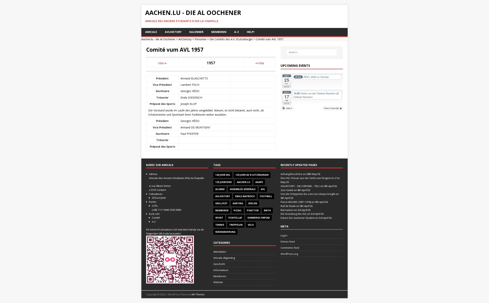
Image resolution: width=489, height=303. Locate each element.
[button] (287, 108)
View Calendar (332, 108)
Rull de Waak (288, 206)
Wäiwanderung (225, 232)
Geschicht (219, 264)
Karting (238, 203)
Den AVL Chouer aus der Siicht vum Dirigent (306, 178)
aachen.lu (243, 182)
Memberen (218, 32)
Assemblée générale (243, 189)
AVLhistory (173, 32)
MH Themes (198, 294)
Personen (200, 39)
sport (219, 217)
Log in (284, 235)
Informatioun (220, 270)
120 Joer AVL (222, 174)
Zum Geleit (287, 190)
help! (250, 32)
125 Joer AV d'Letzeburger (252, 174)
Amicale (151, 32)
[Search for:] (312, 52)
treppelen (236, 224)
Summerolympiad (258, 217)
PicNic (238, 210)
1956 (161, 63)
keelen (252, 203)
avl (263, 189)
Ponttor (253, 210)
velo (251, 224)
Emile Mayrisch (245, 196)
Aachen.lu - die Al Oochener (158, 39)
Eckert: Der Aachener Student (298, 218)
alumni (220, 189)
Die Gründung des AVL (294, 214)
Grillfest (221, 203)
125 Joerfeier (223, 182)
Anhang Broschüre (291, 174)
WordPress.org (289, 254)
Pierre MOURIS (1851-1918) (296, 202)
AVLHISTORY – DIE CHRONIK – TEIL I (300, 186)
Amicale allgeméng (224, 258)
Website (218, 282)
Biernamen (287, 210)
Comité (156, 217)
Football (266, 196)
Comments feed (290, 247)
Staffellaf (235, 217)
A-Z (236, 32)
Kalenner (196, 32)
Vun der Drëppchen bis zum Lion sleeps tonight (308, 194)
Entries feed (288, 241)
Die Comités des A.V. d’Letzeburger (231, 39)
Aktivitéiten (219, 251)
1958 (261, 63)
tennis (219, 224)
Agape (259, 182)
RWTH (267, 210)
